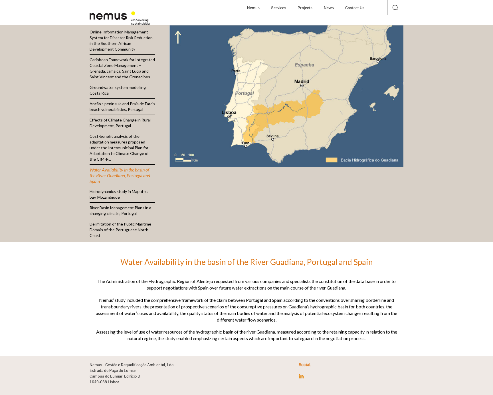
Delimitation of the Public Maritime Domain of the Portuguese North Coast (120, 230)
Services (278, 7)
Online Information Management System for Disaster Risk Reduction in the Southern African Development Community (121, 40)
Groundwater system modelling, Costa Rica (118, 90)
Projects (305, 7)
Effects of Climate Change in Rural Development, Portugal (120, 122)
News (329, 7)
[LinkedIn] (301, 376)
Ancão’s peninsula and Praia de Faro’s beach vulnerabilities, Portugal (122, 106)
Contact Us (354, 7)
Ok (395, 22)
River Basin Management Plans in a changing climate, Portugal (120, 210)
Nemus (253, 7)
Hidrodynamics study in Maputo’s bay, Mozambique (119, 194)
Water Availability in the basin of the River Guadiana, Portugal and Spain (120, 175)
